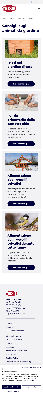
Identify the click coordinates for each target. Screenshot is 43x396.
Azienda (9, 327)
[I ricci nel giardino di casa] (21, 49)
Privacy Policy (12, 354)
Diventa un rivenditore (15, 340)
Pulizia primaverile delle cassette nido (21, 120)
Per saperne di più (21, 84)
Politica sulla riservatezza (31, 367)
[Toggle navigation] (39, 8)
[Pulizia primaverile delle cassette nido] (21, 102)
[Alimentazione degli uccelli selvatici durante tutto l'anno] (21, 222)
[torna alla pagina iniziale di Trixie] (9, 8)
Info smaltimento (13, 336)
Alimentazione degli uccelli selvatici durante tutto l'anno (20, 241)
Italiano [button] (35, 2)
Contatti (9, 343)
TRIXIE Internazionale (15, 331)
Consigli (9, 323)
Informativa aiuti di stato (16, 350)
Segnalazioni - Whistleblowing (18, 361)
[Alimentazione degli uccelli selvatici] (21, 162)
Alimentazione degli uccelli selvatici (19, 179)
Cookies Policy (12, 358)
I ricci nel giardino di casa (20, 64)
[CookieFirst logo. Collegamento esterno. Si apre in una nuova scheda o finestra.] (2, 369)
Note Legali (10, 347)
